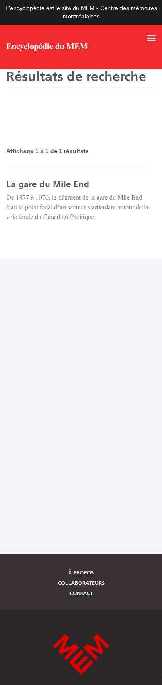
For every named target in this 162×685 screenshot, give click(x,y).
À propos (81, 572)
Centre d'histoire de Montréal (81, 654)
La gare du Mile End (47, 184)
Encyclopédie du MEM (47, 47)
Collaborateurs (81, 582)
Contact (81, 593)
